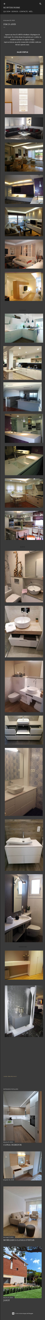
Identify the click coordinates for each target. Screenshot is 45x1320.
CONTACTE (23, 11)
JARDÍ (6, 1300)
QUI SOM (6, 11)
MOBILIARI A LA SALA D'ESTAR (19, 1240)
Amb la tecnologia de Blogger (24, 1313)
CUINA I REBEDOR (12, 1144)
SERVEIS (15, 11)
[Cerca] (40, 3)
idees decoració (12, 1076)
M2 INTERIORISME (11, 7)
